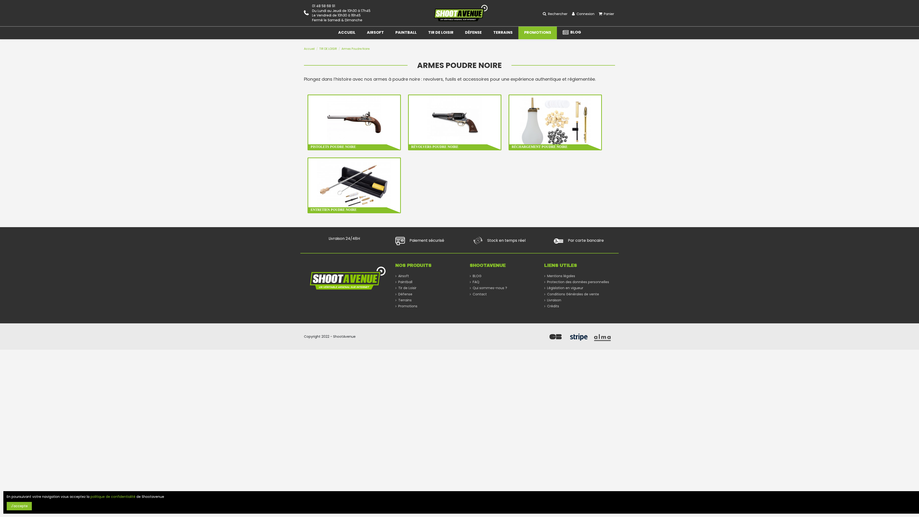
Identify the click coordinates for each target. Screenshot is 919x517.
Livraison (554, 300)
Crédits (553, 306)
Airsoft (403, 276)
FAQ (476, 282)
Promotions (407, 306)
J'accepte (19, 506)
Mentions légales (561, 276)
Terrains (405, 300)
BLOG (477, 276)
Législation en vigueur (565, 288)
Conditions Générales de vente (573, 294)
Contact (480, 294)
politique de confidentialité (112, 496)
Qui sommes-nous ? (490, 288)
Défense (405, 294)
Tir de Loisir (407, 288)
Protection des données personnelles (578, 282)
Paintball (405, 282)
